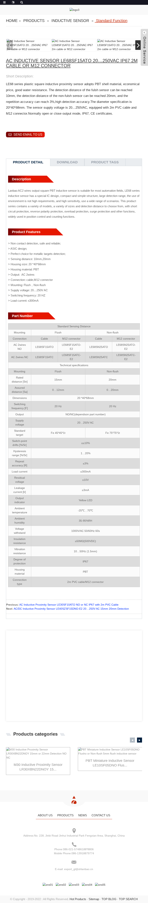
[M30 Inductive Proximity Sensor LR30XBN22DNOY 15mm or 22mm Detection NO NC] (38, 754)
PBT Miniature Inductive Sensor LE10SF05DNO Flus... (110, 763)
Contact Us (101, 815)
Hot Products (78, 899)
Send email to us (27, 134)
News (82, 815)
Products (34, 20)
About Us (45, 815)
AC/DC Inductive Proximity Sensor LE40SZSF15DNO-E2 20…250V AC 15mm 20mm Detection (71, 608)
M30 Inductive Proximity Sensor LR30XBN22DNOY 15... (38, 767)
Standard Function (111, 20)
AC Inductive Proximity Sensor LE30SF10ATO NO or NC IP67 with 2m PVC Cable (69, 604)
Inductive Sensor (70, 20)
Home (12, 20)
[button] (138, 45)
